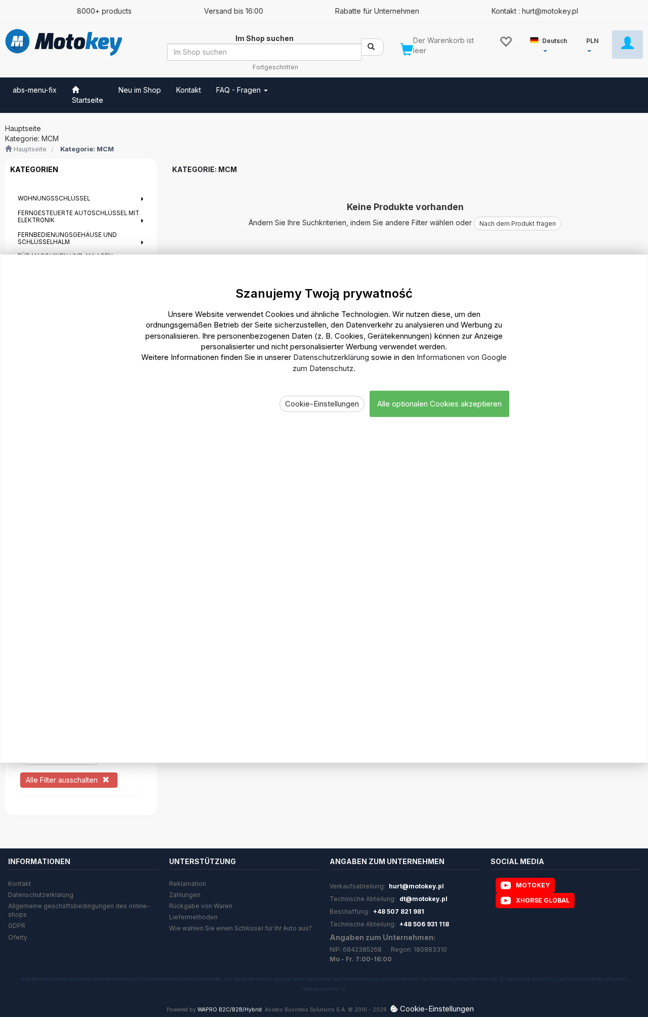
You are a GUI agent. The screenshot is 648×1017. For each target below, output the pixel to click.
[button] (553, 43)
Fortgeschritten (275, 67)
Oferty (17, 937)
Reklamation (187, 883)
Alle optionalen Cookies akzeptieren (439, 404)
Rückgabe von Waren (200, 906)
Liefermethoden (193, 917)
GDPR (16, 925)
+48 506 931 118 (424, 924)
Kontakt (19, 883)
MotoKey (533, 885)
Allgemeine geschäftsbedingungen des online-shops (79, 910)
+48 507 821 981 (398, 911)
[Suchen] (372, 47)
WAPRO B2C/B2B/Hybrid (229, 1009)
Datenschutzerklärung (40, 895)
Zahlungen (184, 895)
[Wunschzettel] (505, 41)
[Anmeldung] (627, 44)
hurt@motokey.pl (416, 886)
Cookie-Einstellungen (322, 404)
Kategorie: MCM (87, 149)
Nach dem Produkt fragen (517, 223)
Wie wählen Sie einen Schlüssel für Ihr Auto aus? (240, 928)
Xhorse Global (543, 900)
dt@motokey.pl (423, 899)
